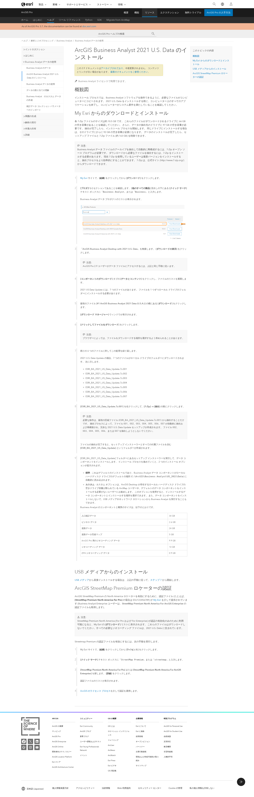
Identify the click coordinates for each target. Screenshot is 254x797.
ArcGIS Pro (27, 12)
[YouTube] (37, 747)
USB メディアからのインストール (209, 68)
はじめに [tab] (29, 55)
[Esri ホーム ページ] (27, 4)
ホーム (24, 19)
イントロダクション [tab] (35, 49)
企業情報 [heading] (139, 718)
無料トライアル (193, 12)
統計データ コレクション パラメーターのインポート (43, 108)
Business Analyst (64, 40)
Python (88, 19)
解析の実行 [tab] (30, 122)
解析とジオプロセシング (42, 40)
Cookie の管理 (175, 788)
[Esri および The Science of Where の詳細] (30, 727)
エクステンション (169, 12)
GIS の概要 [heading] (112, 718)
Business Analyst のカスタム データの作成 (43, 98)
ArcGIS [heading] (55, 718)
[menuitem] (63, 726)
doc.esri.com (89, 26)
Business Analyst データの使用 (89, 40)
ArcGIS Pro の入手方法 (218, 12)
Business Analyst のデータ (38, 68)
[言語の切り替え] (222, 4)
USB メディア (82, 580)
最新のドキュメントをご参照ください (129, 72)
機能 (136, 12)
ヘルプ (50, 19)
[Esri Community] (23, 747)
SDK (99, 19)
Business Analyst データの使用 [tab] (40, 62)
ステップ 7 (156, 580)
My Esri (83, 178)
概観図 (196, 56)
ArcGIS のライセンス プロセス (95, 691)
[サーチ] (153, 33)
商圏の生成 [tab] (30, 116)
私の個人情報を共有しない (202, 788)
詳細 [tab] (27, 134)
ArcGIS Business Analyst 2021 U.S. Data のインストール (42, 76)
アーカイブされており (112, 68)
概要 (126, 12)
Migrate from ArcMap (118, 19)
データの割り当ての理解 (37, 90)
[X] (30, 741)
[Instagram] (30, 747)
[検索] (214, 4)
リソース (149, 12)
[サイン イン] (231, 4)
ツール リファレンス (70, 19)
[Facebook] (23, 741)
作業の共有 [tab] (30, 128)
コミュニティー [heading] (86, 718)
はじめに (37, 19)
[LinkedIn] (37, 741)
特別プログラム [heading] (170, 718)
